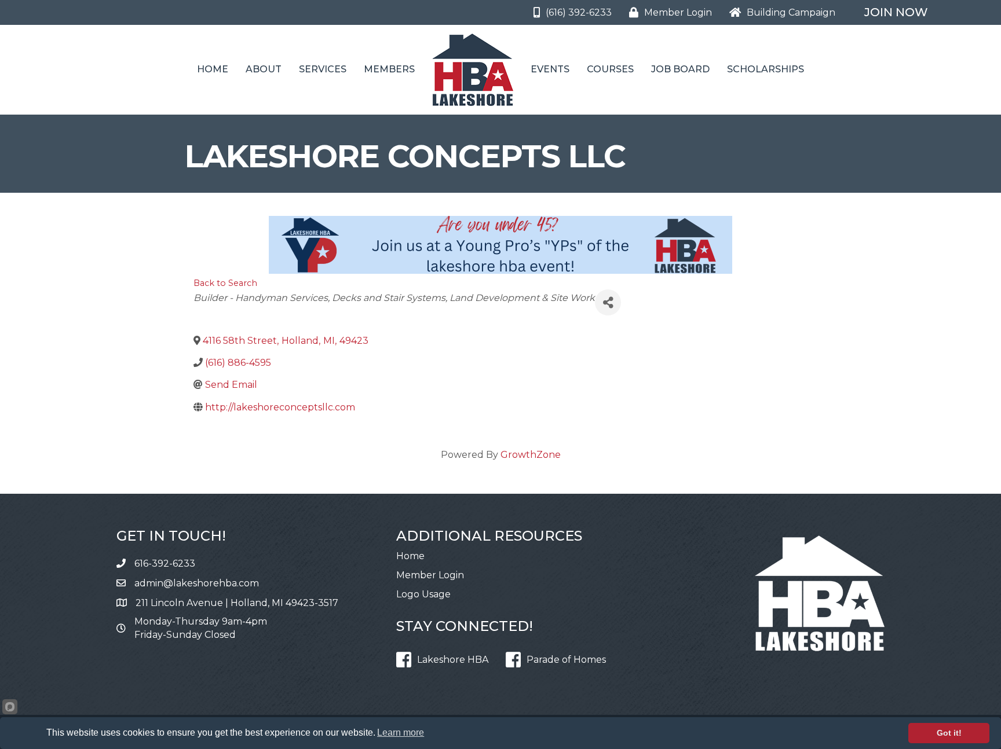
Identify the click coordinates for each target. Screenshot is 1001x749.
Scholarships (765, 69)
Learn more (400, 732)
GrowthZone (530, 454)
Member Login (430, 575)
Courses (610, 69)
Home (212, 69)
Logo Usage (423, 594)
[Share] (608, 302)
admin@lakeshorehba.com (196, 583)
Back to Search (225, 283)
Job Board (680, 69)
